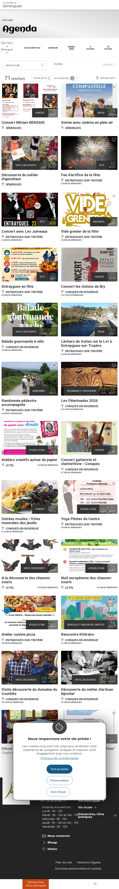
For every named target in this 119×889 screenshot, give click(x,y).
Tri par (40, 78)
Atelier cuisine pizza (18, 634)
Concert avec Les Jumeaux (24, 231)
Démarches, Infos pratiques (35, 884)
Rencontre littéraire (77, 634)
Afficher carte (107, 78)
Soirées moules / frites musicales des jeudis (21, 521)
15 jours (108, 47)
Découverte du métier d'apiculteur (20, 177)
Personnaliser (59, 780)
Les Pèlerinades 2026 (79, 401)
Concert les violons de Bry (83, 286)
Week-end (71, 47)
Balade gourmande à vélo (23, 341)
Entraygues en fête (17, 286)
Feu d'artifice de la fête (80, 175)
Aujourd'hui (32, 47)
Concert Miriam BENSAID (23, 122)
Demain (53, 47)
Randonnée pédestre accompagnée (19, 403)
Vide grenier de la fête (79, 231)
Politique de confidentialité (59, 758)
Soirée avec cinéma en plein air (87, 122)
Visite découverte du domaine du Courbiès (29, 691)
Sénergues (12, 5)
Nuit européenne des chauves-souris (86, 580)
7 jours (90, 47)
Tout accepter (59, 769)
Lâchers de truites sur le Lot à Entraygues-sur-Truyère (86, 343)
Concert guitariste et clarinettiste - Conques (80, 462)
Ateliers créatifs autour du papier (29, 460)
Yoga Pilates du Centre (80, 519)
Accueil (7, 20)
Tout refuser (58, 791)
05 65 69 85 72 (56, 801)
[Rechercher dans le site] (95, 884)
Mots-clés (13, 65)
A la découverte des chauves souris (26, 580)
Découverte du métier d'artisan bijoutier (87, 691)
